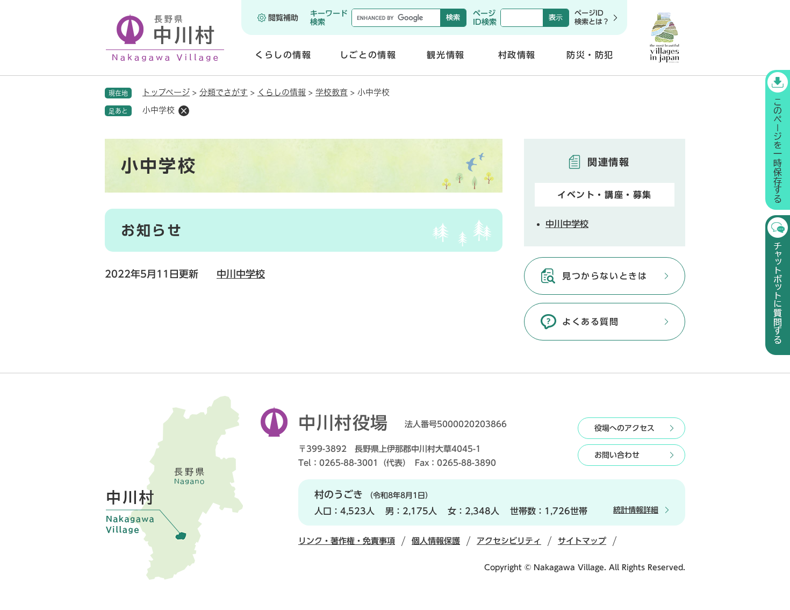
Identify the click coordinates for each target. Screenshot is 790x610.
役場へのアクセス (624, 428)
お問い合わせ (617, 455)
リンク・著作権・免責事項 (346, 541)
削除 (183, 110)
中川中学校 (241, 274)
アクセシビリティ (509, 541)
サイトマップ (582, 541)
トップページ (166, 92)
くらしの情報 (281, 92)
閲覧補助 (283, 18)
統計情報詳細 (635, 510)
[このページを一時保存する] (777, 140)
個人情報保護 (436, 541)
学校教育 (331, 92)
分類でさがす (223, 92)
